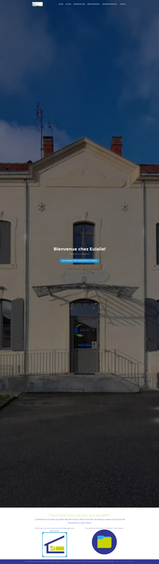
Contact (122, 4)
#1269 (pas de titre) (79, 4)
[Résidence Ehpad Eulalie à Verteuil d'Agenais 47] (37, 4)
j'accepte (117, 561)
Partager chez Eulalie (110, 4)
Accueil (61, 4)
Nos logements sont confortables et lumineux (79, 260)
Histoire (68, 4)
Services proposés (93, 4)
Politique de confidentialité (127, 561)
